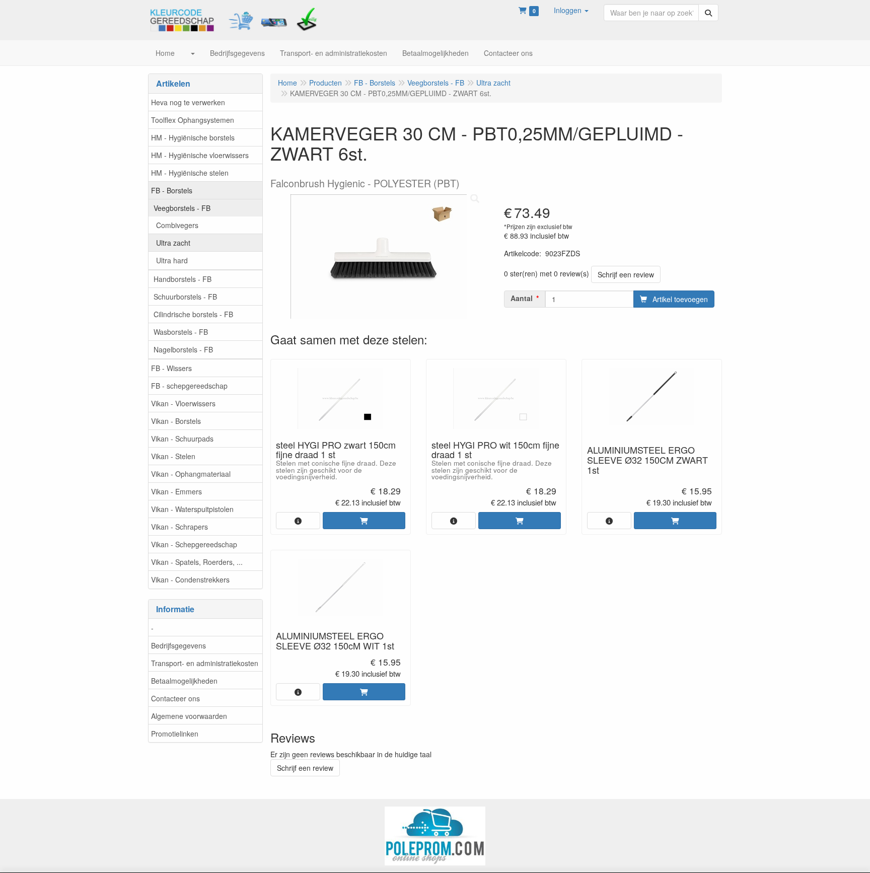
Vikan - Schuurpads (182, 438)
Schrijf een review (626, 274)
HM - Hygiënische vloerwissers (200, 155)
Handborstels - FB (182, 279)
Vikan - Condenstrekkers (190, 579)
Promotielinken (174, 734)
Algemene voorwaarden (189, 716)
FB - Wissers (171, 368)
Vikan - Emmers (176, 491)
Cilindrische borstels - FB (193, 314)
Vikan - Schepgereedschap (194, 544)
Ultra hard (172, 260)
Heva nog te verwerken (188, 102)
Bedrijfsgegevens (178, 645)
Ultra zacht (173, 243)
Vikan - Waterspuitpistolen (192, 509)
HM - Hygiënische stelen (190, 173)
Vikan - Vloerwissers (183, 403)
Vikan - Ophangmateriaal (191, 474)
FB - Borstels (171, 190)
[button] (571, 10)
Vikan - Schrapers (179, 527)
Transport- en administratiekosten (204, 663)
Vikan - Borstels (176, 421)
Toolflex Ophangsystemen (192, 120)
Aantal (522, 298)
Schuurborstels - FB (185, 297)
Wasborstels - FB (181, 332)
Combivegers (177, 225)
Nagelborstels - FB (183, 349)
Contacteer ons (175, 698)
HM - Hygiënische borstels (193, 137)
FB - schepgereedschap (189, 386)
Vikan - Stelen (173, 456)
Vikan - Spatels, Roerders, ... (197, 562)
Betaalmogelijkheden (184, 681)
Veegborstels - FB (182, 208)
